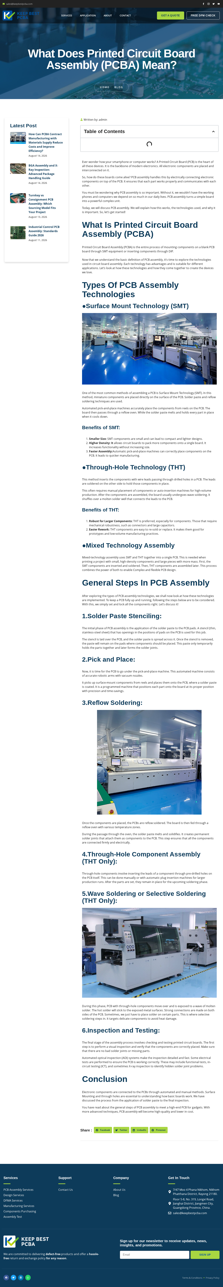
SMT (105, 251)
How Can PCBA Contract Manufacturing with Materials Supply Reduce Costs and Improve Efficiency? (46, 142)
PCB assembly (140, 177)
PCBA (128, 247)
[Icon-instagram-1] (208, 4)
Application (88, 15)
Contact (125, 15)
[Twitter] (214, 4)
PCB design (168, 570)
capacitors (167, 525)
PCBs (135, 823)
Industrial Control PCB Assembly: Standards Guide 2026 (44, 231)
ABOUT (108, 15)
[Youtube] (219, 4)
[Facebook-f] (203, 4)
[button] (213, 131)
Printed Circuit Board (173, 162)
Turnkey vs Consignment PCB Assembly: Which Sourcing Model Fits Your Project (42, 203)
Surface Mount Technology (176, 393)
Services (66, 15)
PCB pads (190, 628)
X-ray (132, 1066)
